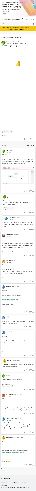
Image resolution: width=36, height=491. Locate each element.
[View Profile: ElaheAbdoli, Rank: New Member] (3, 235)
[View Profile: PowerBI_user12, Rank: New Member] (3, 419)
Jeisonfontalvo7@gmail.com (10, 299)
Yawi (7, 260)
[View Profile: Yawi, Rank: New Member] (3, 261)
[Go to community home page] (13, 19)
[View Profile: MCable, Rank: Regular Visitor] (3, 317)
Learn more (21, 29)
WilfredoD (9, 360)
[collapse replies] (18, 149)
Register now (5, 13)
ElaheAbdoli (9, 234)
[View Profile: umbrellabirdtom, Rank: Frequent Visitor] (3, 438)
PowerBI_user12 (10, 418)
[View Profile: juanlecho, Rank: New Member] (3, 332)
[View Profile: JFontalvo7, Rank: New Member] (3, 287)
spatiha (8, 375)
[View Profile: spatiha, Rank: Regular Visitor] (3, 376)
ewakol (7, 150)
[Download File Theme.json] (11, 131)
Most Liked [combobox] (30, 145)
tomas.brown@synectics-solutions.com (13, 452)
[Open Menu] (33, 24)
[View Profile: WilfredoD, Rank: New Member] (4, 361)
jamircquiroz (9, 41)
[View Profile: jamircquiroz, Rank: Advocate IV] (3, 43)
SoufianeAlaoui (9, 394)
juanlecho (8, 332)
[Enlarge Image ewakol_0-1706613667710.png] (18, 175)
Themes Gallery (6, 23)
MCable (8, 317)
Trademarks (4, 485)
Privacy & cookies (15, 482)
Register (27, 19)
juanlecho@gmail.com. (8, 343)
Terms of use (25, 482)
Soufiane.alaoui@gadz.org (18, 410)
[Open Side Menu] (2, 19)
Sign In (32, 19)
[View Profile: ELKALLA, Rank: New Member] (6, 218)
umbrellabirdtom (10, 437)
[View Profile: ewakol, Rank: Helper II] (3, 151)
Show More (5, 469)
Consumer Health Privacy (23, 487)
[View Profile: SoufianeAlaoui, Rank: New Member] (3, 395)
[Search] (23, 19)
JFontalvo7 (8, 286)
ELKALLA (10, 217)
